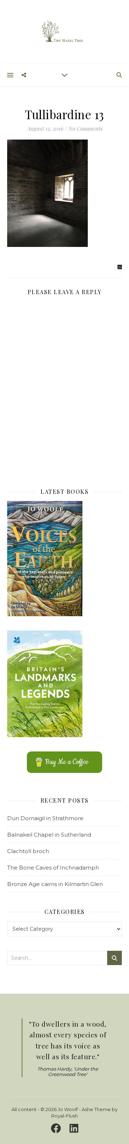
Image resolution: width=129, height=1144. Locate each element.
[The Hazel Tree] (64, 31)
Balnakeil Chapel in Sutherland (49, 834)
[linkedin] (74, 1129)
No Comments (85, 128)
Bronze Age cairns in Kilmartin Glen (55, 884)
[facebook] (57, 1129)
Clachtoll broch (28, 851)
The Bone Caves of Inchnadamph (53, 867)
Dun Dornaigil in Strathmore (45, 818)
